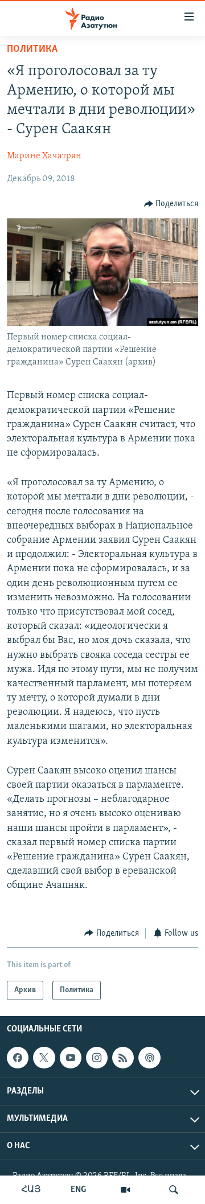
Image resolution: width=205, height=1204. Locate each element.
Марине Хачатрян (44, 156)
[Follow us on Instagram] (97, 1057)
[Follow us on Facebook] (17, 1057)
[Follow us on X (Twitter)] (44, 1057)
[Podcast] (149, 1057)
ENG (78, 1189)
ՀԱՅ (31, 1189)
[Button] (171, 203)
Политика (32, 49)
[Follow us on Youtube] (70, 1057)
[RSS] (123, 1057)
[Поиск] (174, 1190)
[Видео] (125, 1190)
